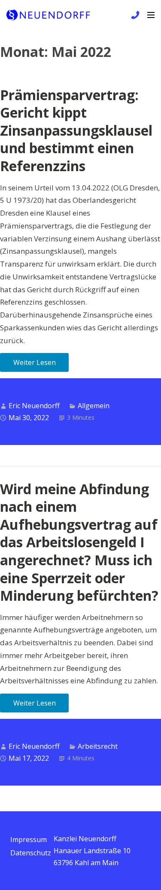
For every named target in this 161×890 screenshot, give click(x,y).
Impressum (28, 839)
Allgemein (93, 405)
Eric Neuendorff (34, 405)
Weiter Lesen (34, 362)
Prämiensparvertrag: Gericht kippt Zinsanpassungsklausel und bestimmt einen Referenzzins (76, 130)
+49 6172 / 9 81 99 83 (134, 15)
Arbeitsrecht (98, 746)
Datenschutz (30, 852)
